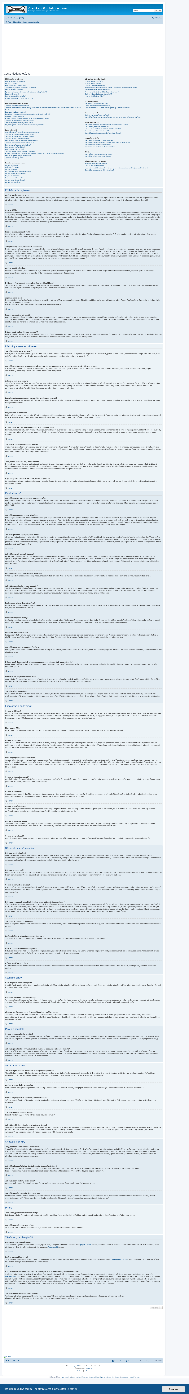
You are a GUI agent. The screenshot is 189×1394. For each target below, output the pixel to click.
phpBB (95, 417)
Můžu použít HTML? (12, 167)
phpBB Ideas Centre (119, 1259)
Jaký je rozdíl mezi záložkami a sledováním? (100, 140)
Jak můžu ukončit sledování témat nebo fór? (100, 147)
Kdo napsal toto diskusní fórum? (96, 163)
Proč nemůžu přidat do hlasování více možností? (21, 141)
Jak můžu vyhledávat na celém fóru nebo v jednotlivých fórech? (106, 124)
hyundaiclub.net (105, 1377)
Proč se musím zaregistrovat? (15, 81)
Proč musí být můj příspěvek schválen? (18, 156)
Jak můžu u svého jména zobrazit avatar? (19, 120)
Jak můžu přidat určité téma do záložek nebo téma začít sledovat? (107, 142)
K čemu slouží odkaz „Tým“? (95, 96)
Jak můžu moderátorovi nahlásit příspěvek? (20, 151)
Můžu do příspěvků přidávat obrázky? (18, 171)
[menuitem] (21, 18)
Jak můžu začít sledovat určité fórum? (98, 144)
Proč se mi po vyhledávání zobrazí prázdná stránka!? (103, 129)
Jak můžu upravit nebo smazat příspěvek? (19, 134)
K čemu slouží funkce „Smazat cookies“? (19, 98)
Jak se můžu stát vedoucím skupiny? (97, 90)
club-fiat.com (116, 1377)
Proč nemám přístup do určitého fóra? (18, 145)
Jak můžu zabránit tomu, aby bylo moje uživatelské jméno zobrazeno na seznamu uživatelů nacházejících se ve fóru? (43, 109)
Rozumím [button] (173, 1389)
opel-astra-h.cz (66, 1377)
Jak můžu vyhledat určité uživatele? (97, 131)
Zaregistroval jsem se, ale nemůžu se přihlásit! (20, 87)
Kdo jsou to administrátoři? (94, 81)
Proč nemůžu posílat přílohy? (15, 147)
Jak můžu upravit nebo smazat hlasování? (19, 143)
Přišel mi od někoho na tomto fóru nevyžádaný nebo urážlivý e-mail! (107, 108)
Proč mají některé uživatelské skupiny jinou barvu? (102, 92)
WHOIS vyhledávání (12, 1277)
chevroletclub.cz (94, 1377)
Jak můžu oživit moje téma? (14, 158)
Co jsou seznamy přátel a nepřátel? (97, 115)
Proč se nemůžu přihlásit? (14, 90)
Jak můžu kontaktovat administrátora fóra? (99, 170)
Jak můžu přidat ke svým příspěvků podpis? (20, 136)
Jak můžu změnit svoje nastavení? (17, 105)
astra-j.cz (75, 1377)
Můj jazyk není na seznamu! (14, 116)
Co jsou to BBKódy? (12, 165)
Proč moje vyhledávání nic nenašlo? (97, 127)
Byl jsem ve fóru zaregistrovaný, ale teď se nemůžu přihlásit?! (26, 92)
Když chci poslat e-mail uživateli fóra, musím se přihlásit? (24, 125)
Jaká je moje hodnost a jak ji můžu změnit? (19, 123)
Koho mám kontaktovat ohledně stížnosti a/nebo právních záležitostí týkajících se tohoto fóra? (116, 168)
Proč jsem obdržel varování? (15, 149)
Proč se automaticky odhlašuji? (15, 96)
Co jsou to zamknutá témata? (15, 180)
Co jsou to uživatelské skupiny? (95, 85)
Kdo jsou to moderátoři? (93, 83)
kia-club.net (124, 1377)
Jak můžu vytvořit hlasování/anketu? (17, 138)
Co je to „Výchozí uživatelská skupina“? (98, 94)
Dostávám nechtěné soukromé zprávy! (98, 105)
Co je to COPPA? (11, 83)
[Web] (16, 9)
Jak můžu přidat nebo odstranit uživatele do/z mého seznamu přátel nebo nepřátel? (113, 117)
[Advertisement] (83, 47)
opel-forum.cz (83, 1377)
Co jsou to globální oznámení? (15, 173)
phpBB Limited (85, 1245)
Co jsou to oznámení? (12, 176)
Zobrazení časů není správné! (15, 112)
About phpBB (53, 1247)
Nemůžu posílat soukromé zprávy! (96, 103)
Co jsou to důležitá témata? (14, 178)
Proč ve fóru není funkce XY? (95, 166)
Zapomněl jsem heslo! (12, 94)
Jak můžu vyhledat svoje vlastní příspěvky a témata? (103, 133)
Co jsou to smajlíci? (11, 169)
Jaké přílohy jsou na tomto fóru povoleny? (99, 154)
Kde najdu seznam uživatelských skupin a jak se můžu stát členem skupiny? (111, 87)
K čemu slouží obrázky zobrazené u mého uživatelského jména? (27, 118)
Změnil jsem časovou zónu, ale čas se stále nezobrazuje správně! (27, 114)
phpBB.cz (89, 1368)
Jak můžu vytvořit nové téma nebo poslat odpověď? (22, 132)
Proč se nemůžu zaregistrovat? (15, 85)
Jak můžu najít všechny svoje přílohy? (98, 156)
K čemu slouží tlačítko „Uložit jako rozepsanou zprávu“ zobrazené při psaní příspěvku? (34, 153)
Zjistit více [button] (72, 1389)
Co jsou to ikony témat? (13, 182)
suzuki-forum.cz (134, 1377)
